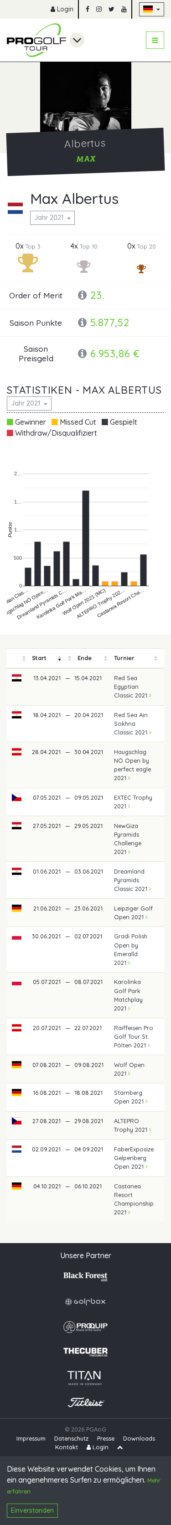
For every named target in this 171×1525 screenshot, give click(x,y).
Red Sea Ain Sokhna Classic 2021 (131, 723)
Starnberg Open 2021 (129, 1097)
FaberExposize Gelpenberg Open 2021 (134, 1157)
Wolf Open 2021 (129, 1069)
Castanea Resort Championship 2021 (134, 1199)
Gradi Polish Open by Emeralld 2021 (130, 949)
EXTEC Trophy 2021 (133, 802)
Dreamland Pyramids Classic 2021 (131, 880)
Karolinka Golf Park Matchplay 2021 (128, 995)
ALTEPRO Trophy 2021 (131, 1125)
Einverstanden (32, 1510)
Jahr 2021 (49, 217)
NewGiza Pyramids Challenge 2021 (127, 839)
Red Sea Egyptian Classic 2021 (131, 686)
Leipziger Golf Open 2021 (133, 913)
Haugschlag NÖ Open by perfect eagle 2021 (132, 765)
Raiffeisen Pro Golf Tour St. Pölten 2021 (133, 1036)
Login (64, 9)
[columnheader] (17, 658)
